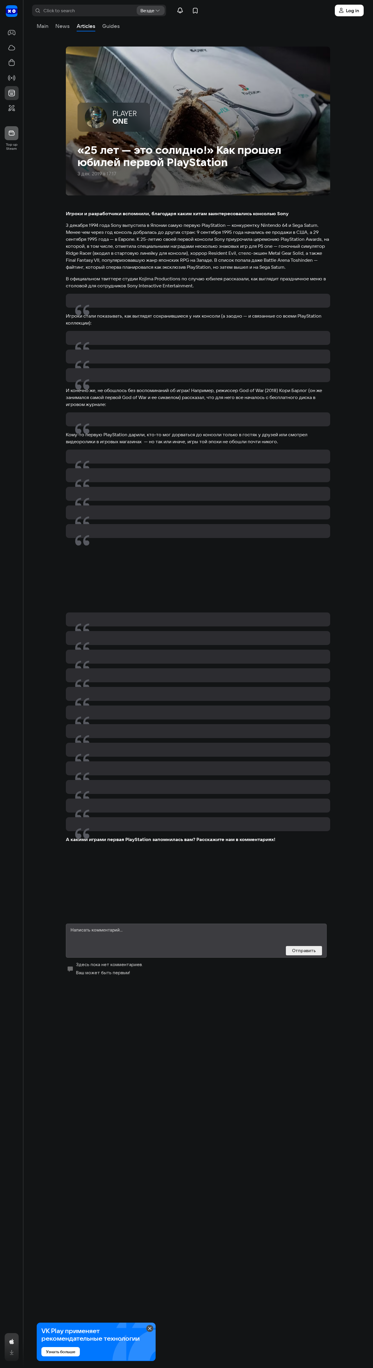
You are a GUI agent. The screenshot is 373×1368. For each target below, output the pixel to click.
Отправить (304, 950)
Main (42, 26)
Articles (86, 26)
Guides (111, 26)
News (62, 26)
